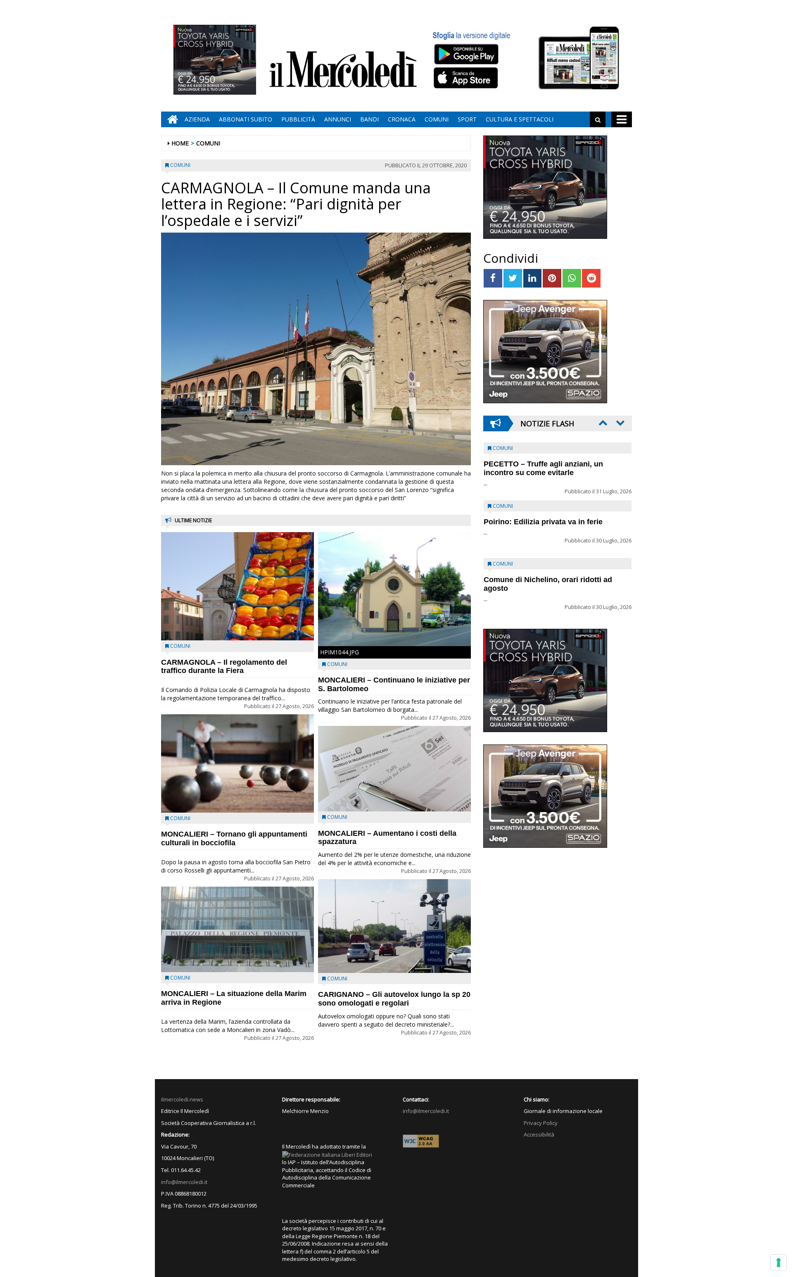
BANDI (369, 119)
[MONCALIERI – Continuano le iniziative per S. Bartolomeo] (394, 589)
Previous (602, 422)
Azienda (197, 119)
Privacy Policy (541, 1123)
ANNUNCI (337, 119)
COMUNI (437, 119)
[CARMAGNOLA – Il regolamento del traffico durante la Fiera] (237, 586)
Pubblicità (298, 119)
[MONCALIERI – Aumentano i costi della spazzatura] (394, 768)
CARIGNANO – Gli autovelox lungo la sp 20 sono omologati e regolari (394, 998)
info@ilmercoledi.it (184, 1182)
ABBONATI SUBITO (245, 119)
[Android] (466, 54)
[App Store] (467, 78)
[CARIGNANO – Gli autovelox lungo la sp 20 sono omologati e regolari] (394, 926)
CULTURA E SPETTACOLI (519, 119)
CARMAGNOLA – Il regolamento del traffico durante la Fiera (224, 666)
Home (180, 143)
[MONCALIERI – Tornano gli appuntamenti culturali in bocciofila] (237, 763)
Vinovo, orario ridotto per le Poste (543, 464)
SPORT (467, 119)
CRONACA (401, 119)
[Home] (170, 119)
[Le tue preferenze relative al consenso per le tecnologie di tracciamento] (778, 1262)
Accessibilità (539, 1134)
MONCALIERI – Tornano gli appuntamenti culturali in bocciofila (234, 838)
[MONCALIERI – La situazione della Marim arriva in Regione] (237, 930)
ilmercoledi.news (182, 1099)
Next (619, 422)
